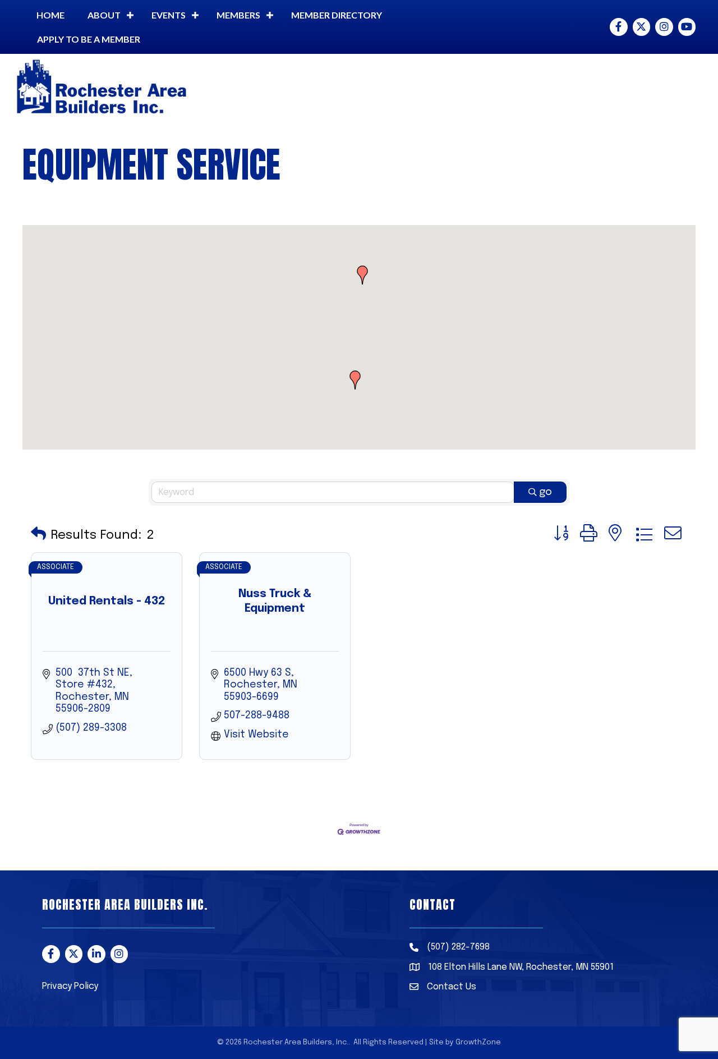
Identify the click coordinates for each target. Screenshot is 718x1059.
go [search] (545, 492)
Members (238, 15)
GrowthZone (478, 1042)
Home (50, 15)
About (104, 15)
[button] (362, 275)
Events (168, 15)
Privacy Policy (70, 986)
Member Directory (336, 15)
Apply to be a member (88, 39)
